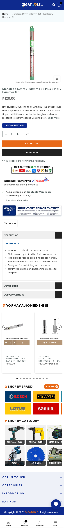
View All (50, 386)
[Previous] (4, 327)
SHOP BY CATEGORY (23, 421)
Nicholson (10, 223)
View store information (17, 200)
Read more (54, 117)
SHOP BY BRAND (19, 386)
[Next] (59, 327)
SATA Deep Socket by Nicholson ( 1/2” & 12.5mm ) (49, 359)
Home (5, 13)
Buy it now (32, 152)
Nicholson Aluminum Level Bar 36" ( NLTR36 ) (16, 358)
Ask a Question (14, 125)
